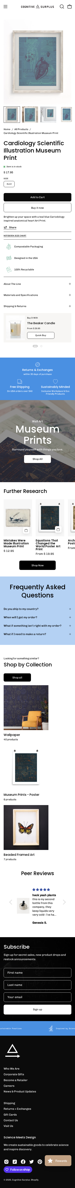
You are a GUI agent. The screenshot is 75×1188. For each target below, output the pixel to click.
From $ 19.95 (45, 553)
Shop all (17, 677)
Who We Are (11, 1068)
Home (7, 129)
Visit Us (8, 1126)
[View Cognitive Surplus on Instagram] (6, 1161)
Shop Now (37, 565)
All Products (21, 129)
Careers (9, 1085)
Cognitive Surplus (21, 1180)
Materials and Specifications (21, 295)
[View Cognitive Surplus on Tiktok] (14, 1161)
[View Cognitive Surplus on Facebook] (23, 1161)
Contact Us (11, 1120)
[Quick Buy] (58, 529)
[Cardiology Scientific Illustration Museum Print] (12, 114)
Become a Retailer (15, 1080)
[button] (61, 6)
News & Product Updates (20, 1091)
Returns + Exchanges (17, 1108)
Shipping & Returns (15, 306)
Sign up (37, 1009)
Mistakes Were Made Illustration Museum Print (16, 543)
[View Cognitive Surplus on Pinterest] (40, 1161)
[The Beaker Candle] (15, 327)
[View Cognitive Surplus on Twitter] (31, 1161)
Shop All (38, 459)
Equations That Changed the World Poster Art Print (48, 545)
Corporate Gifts (14, 1074)
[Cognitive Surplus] (37, 6)
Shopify (34, 1180)
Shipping (9, 1103)
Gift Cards (10, 1114)
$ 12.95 (9, 550)
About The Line (12, 283)
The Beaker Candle (41, 323)
